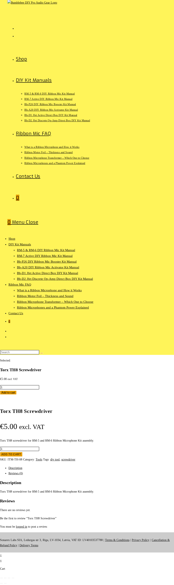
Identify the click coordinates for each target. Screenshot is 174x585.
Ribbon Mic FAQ (19, 284)
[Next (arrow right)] (5, 583)
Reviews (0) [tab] (15, 473)
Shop (11, 238)
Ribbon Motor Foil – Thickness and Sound (45, 296)
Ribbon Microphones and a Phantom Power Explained (53, 307)
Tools (39, 459)
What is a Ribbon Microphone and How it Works (49, 290)
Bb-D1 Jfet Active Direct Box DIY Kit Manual (47, 273)
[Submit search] (41, 353)
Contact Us (15, 313)
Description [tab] (15, 468)
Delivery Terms (29, 545)
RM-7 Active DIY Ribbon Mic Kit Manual (45, 256)
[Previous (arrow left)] (1, 583)
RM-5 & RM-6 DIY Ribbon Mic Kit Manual (46, 250)
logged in (21, 526)
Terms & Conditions (117, 540)
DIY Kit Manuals (19, 244)
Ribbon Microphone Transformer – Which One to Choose (55, 301)
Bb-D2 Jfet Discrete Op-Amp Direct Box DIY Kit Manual (55, 278)
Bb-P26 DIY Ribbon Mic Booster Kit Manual (47, 261)
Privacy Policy (140, 540)
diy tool (55, 459)
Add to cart (8, 392)
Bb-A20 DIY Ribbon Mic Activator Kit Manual (48, 267)
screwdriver (68, 459)
